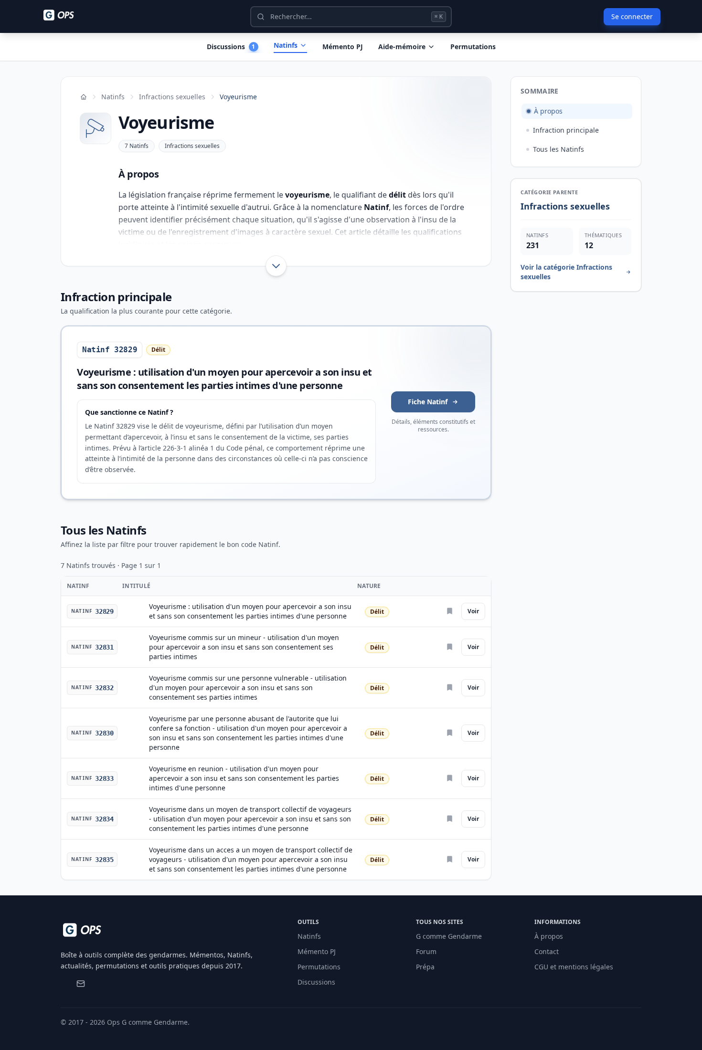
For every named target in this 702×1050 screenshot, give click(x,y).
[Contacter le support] (80, 983)
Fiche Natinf (427, 401)
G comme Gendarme (449, 936)
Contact (546, 951)
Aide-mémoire (401, 46)
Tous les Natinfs (558, 149)
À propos (548, 111)
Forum (426, 951)
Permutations (473, 46)
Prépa (425, 966)
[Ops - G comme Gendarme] (65, 15)
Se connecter (632, 16)
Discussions (316, 982)
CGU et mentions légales (573, 966)
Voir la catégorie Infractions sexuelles (566, 271)
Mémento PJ (342, 46)
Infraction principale (566, 130)
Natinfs (286, 45)
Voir (473, 611)
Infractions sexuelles (172, 96)
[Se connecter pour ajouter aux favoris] (450, 611)
